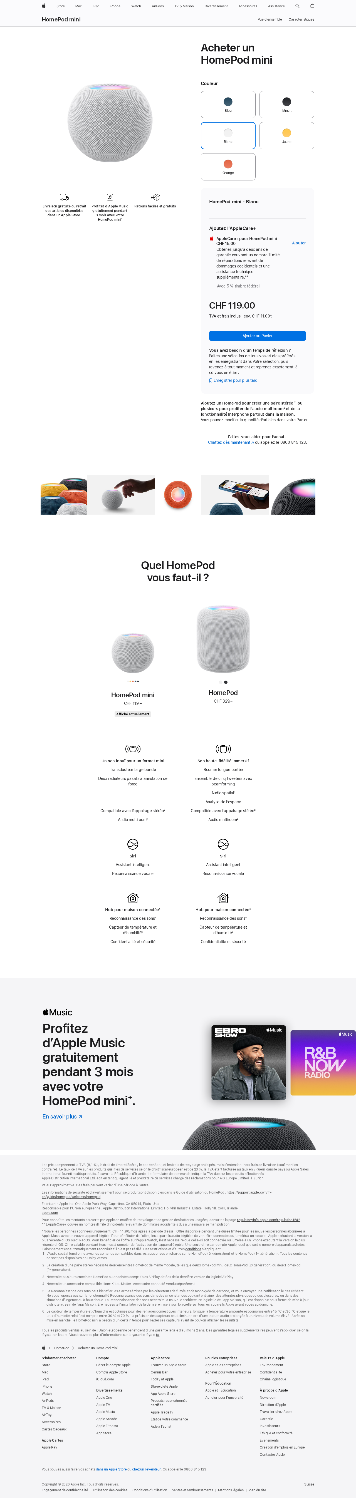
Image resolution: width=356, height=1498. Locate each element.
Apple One (104, 1398)
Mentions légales (231, 1490)
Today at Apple (162, 1379)
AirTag (46, 1415)
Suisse (309, 1484)
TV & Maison (51, 1408)
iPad (45, 1379)
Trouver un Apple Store (168, 1365)
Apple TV (103, 1405)
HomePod (61, 1348)
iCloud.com (105, 1379)
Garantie (266, 1419)
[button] (297, 6)
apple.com (50, 1213)
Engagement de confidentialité (65, 1490)
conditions (193, 1249)
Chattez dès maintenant (231, 442)
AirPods (48, 1401)
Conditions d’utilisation (149, 1490)
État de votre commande (169, 1419)
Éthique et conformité (276, 1433)
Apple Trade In (162, 1412)
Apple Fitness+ (107, 1426)
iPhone (47, 1386)
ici (158, 1335)
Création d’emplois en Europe (282, 1447)
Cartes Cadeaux (54, 1429)
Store (46, 1365)
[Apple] (44, 1347)
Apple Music (105, 1412)
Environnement (271, 1365)
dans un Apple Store (111, 1469)
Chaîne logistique (273, 1379)
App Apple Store (163, 1394)
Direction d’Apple (273, 1405)
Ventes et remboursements (192, 1490)
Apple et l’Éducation (220, 1390)
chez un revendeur (146, 1469)
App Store (104, 1433)
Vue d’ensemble (270, 19)
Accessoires (51, 1422)
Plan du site (257, 1490)
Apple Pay (49, 1447)
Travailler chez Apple (276, 1412)
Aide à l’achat (161, 1426)
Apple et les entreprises (223, 1365)
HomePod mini (61, 19)
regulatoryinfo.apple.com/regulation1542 (268, 1220)
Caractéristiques (301, 19)
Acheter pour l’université (224, 1398)
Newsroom (268, 1398)
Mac (45, 1372)
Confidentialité (271, 1372)
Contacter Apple (272, 1455)
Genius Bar (159, 1372)
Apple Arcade (106, 1419)
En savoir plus (63, 1116)
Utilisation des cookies (110, 1490)
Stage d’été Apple (164, 1386)
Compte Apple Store (111, 1372)
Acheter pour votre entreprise (228, 1372)
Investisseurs (270, 1426)
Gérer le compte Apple (113, 1365)
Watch (46, 1394)
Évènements (269, 1440)
